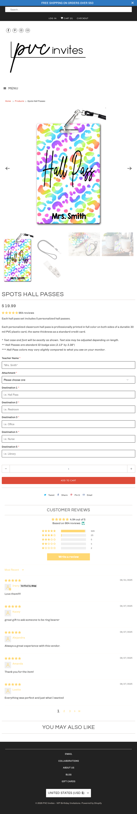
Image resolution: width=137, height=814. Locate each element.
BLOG (69, 774)
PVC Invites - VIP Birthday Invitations (61, 803)
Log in (53, 18)
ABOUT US (68, 767)
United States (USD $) (66, 793)
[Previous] (7, 168)
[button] (10, 312)
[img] (13, 580)
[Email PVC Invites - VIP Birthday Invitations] (27, 30)
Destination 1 (9, 387)
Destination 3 (9, 417)
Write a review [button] (69, 556)
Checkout (82, 18)
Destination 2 (9, 402)
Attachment (8, 372)
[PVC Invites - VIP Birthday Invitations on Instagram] (21, 30)
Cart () (68, 18)
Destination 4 (9, 432)
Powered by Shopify (92, 803)
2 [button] (64, 711)
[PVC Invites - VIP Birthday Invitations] (68, 57)
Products (20, 101)
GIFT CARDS (68, 781)
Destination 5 (9, 446)
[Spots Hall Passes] (68, 168)
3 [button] (70, 711)
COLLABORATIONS (68, 761)
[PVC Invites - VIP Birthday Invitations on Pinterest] (14, 30)
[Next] (129, 168)
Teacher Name (10, 358)
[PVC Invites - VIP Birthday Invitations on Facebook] (8, 30)
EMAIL (68, 754)
